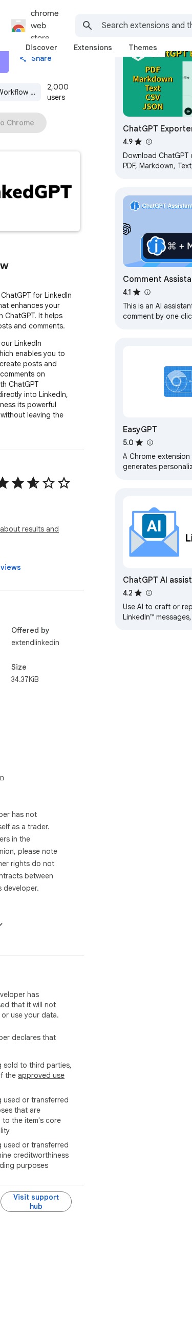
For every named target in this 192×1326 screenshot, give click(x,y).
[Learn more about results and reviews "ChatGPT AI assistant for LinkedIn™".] (148, 593)
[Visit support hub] (36, 1201)
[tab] (41, 47)
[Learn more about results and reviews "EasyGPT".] (149, 442)
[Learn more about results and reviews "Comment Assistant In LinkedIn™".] (147, 292)
